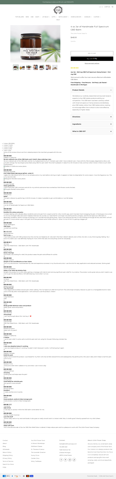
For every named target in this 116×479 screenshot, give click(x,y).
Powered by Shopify (92, 476)
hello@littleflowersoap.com (68, 444)
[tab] (15, 67)
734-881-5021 (63, 447)
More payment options (92, 63)
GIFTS (53, 17)
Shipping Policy (8, 455)
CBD (32, 17)
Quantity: (73, 41)
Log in (101, 6)
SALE (58, 19)
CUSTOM (96, 17)
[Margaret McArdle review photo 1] (14, 178)
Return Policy (7, 452)
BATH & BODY (63, 17)
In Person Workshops (38, 443)
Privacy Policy (7, 458)
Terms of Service (8, 461)
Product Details (78, 90)
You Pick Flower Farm (38, 440)
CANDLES (87, 17)
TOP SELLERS (19, 17)
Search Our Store (8, 464)
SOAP (37, 17)
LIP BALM (45, 17)
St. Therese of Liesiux (37, 449)
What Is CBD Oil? (79, 131)
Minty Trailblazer (36, 461)
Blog (4, 446)
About (5, 443)
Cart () (107, 6)
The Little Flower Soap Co (79, 33)
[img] (7, 155)
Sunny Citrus (35, 455)
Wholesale (6, 449)
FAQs (4, 467)
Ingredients (76, 124)
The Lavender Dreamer (38, 452)
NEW (27, 17)
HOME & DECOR (76, 17)
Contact (5, 440)
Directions (76, 117)
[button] (75, 68)
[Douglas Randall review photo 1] (14, 189)
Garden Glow (35, 458)
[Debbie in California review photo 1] (15, 166)
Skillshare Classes (36, 446)
